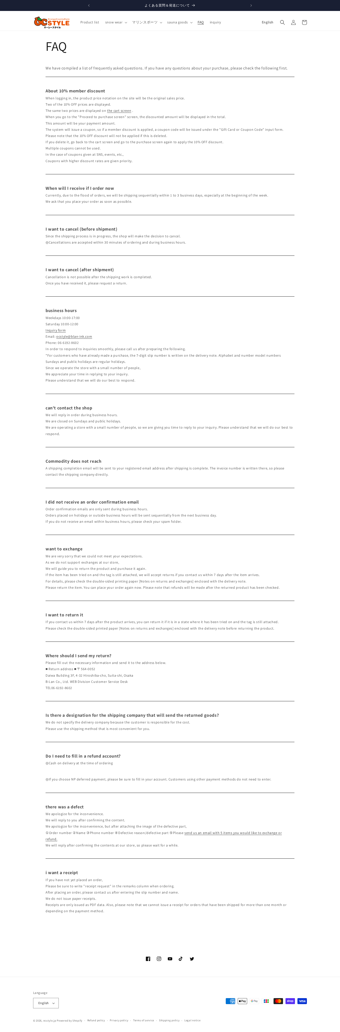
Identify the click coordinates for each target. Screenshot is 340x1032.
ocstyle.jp (49, 1020)
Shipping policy (169, 1020)
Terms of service (143, 1020)
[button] (115, 22)
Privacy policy (119, 1020)
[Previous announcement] (88, 5)
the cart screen (119, 110)
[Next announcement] (251, 5)
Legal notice (192, 1020)
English (268, 22)
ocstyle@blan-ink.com (74, 336)
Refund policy (96, 1020)
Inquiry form (56, 330)
